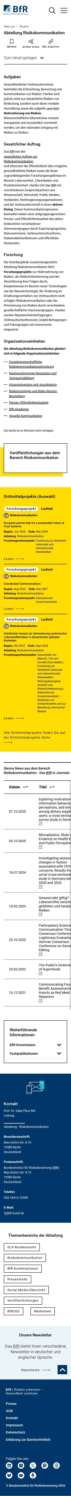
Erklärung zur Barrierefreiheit (28, 1440)
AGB (9, 1411)
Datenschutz (15, 1432)
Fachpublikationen (34, 1054)
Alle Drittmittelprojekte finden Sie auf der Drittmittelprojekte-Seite (34, 735)
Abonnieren (30, 1370)
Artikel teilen (31, 46)
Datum (17, 789)
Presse (11, 1404)
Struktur (24, 26)
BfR (12, 151)
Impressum (14, 1425)
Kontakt (12, 1418)
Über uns (9, 26)
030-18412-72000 (16, 1197)
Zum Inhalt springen (24, 60)
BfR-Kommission (34, 1045)
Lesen (9, 559)
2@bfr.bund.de (14, 1213)
